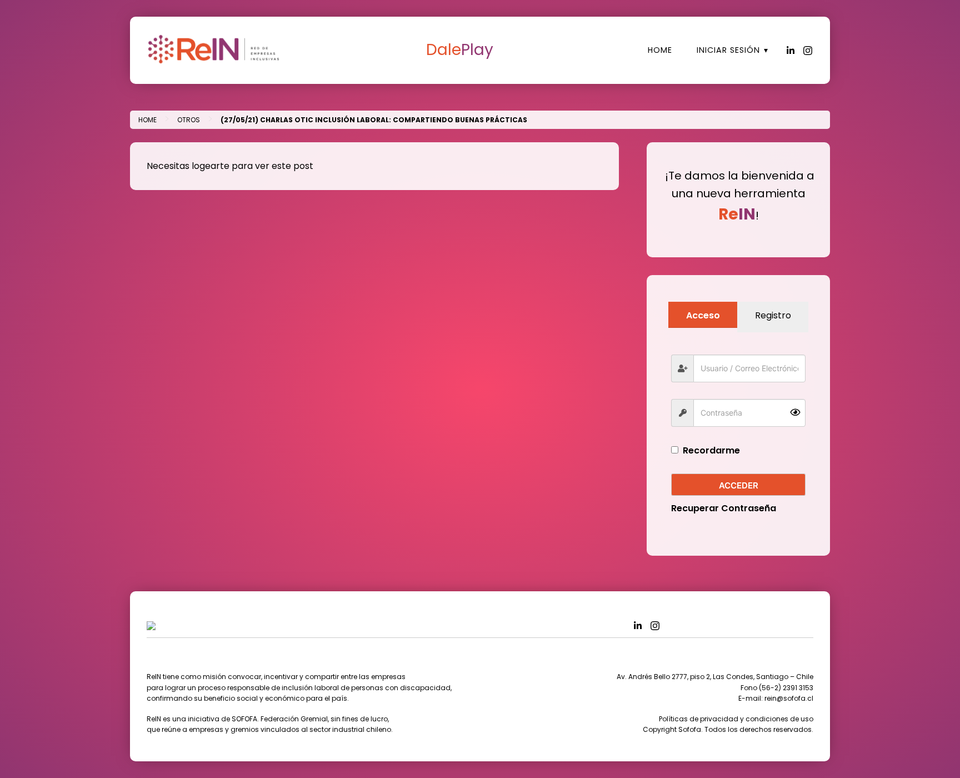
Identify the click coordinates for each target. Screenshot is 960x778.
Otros (188, 119)
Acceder (738, 485)
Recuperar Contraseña (723, 508)
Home (660, 50)
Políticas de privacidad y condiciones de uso (736, 719)
